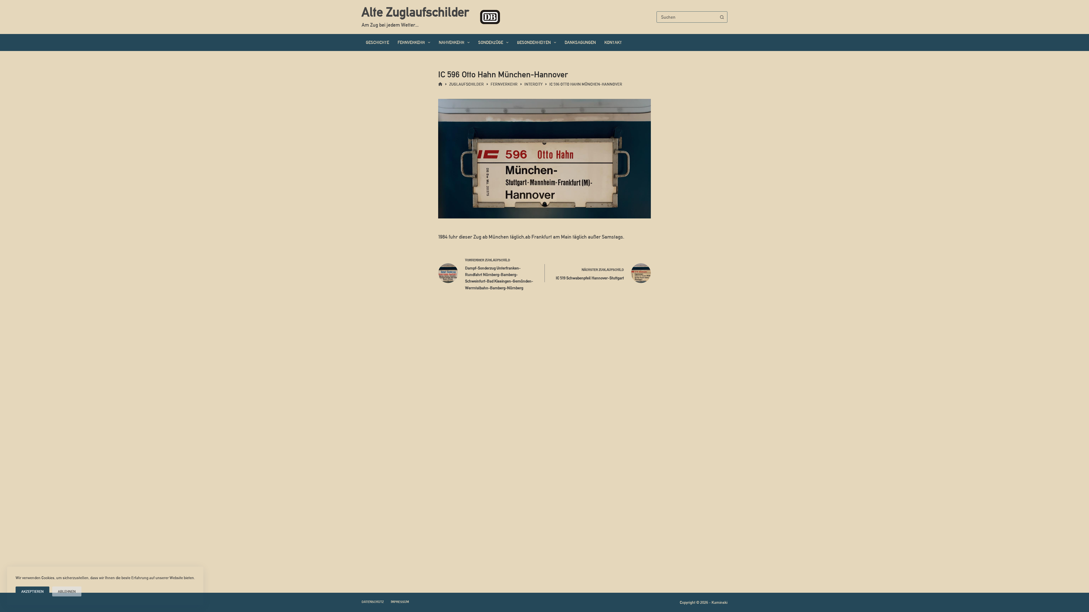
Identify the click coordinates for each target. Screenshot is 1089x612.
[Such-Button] (721, 17)
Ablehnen (67, 591)
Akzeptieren (32, 591)
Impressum (400, 602)
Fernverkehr (411, 42)
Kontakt (613, 42)
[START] (440, 84)
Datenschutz (373, 602)
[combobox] (686, 17)
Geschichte (377, 42)
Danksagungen (580, 42)
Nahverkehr (451, 42)
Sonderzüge (490, 42)
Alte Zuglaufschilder (415, 12)
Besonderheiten (534, 42)
